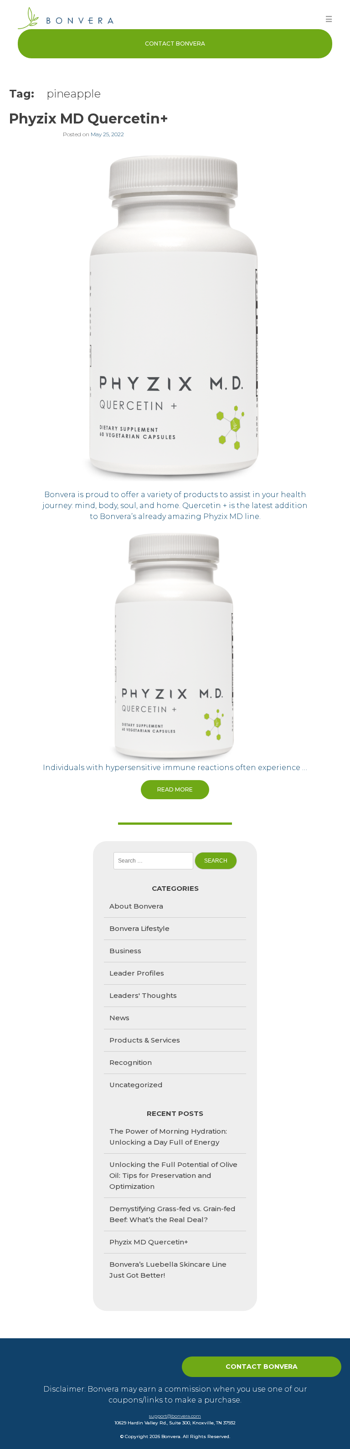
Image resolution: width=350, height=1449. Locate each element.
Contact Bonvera (175, 43)
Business (125, 950)
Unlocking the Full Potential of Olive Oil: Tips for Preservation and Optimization (173, 1175)
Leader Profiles (136, 973)
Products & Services (144, 1040)
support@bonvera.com (175, 1416)
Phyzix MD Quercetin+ (88, 118)
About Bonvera (136, 906)
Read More (175, 789)
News (119, 1017)
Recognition (130, 1062)
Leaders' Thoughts (143, 995)
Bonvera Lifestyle (139, 928)
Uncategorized (136, 1084)
